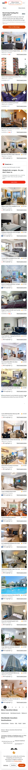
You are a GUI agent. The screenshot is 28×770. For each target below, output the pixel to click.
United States (5, 723)
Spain (24, 723)
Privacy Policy (18, 761)
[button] (15, 3)
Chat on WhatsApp (14, 27)
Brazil (20, 723)
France (12, 723)
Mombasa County (15, 713)
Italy (16, 723)
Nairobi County (5, 713)
